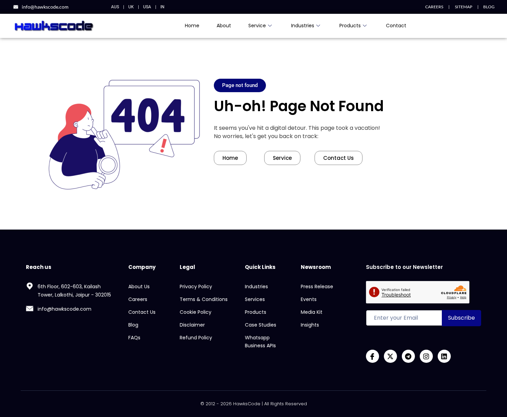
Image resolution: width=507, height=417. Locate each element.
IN (162, 6)
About (224, 25)
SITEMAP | (464, 6)
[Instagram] (426, 356)
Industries (302, 25)
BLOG (489, 6)
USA (147, 6)
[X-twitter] (390, 356)
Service (257, 25)
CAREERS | (437, 6)
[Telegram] (408, 356)
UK (131, 6)
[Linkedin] (444, 356)
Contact (396, 25)
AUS (115, 6)
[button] (240, 85)
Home (192, 25)
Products (350, 25)
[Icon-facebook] (372, 356)
